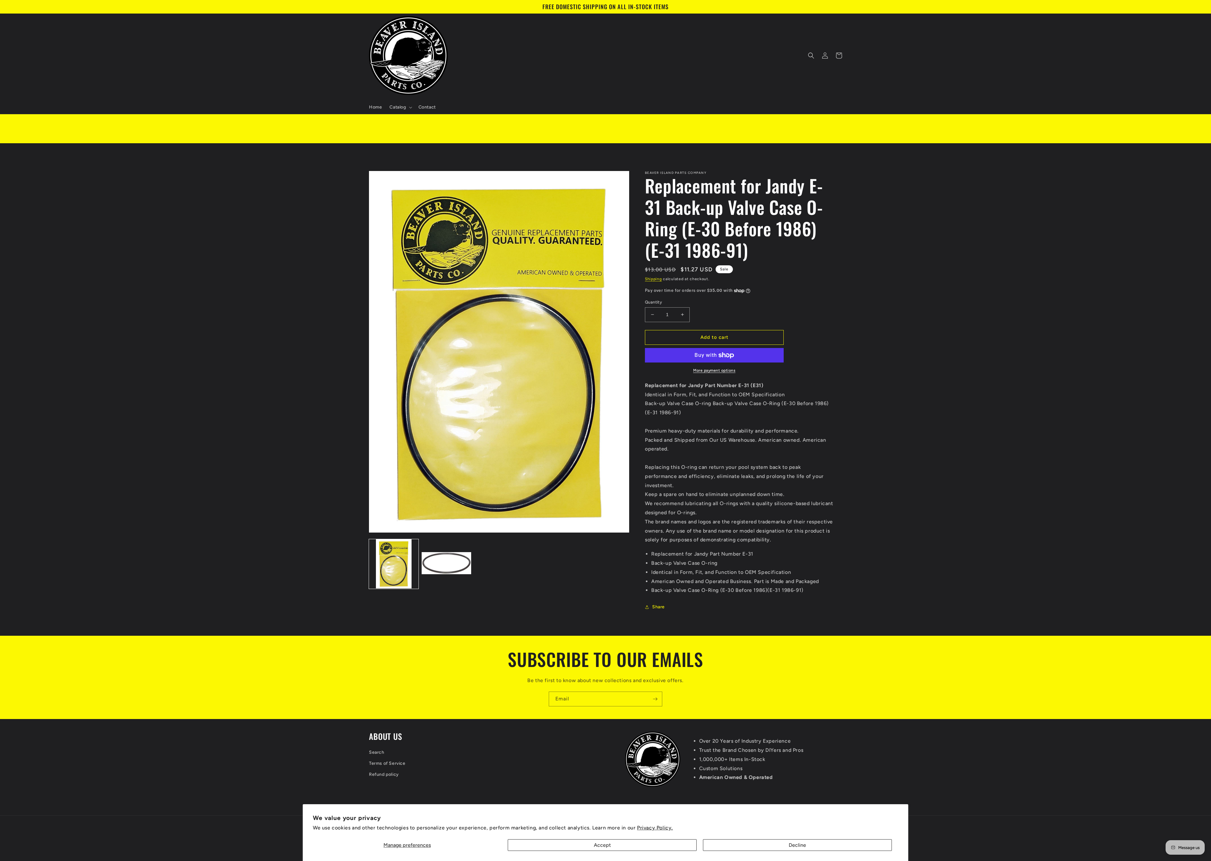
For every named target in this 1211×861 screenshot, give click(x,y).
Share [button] (658, 607)
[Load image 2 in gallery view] (446, 563)
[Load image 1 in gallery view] (393, 563)
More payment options (714, 370)
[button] (400, 107)
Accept (602, 845)
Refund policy (384, 774)
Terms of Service (387, 763)
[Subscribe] (655, 699)
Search (376, 752)
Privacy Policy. (655, 828)
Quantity (653, 302)
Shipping (653, 279)
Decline (797, 845)
